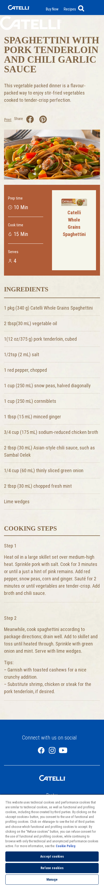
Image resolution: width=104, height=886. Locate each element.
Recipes (70, 9)
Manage (52, 879)
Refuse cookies (52, 868)
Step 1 (10, 546)
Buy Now (52, 9)
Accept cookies (52, 856)
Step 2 (10, 618)
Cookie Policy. (66, 846)
